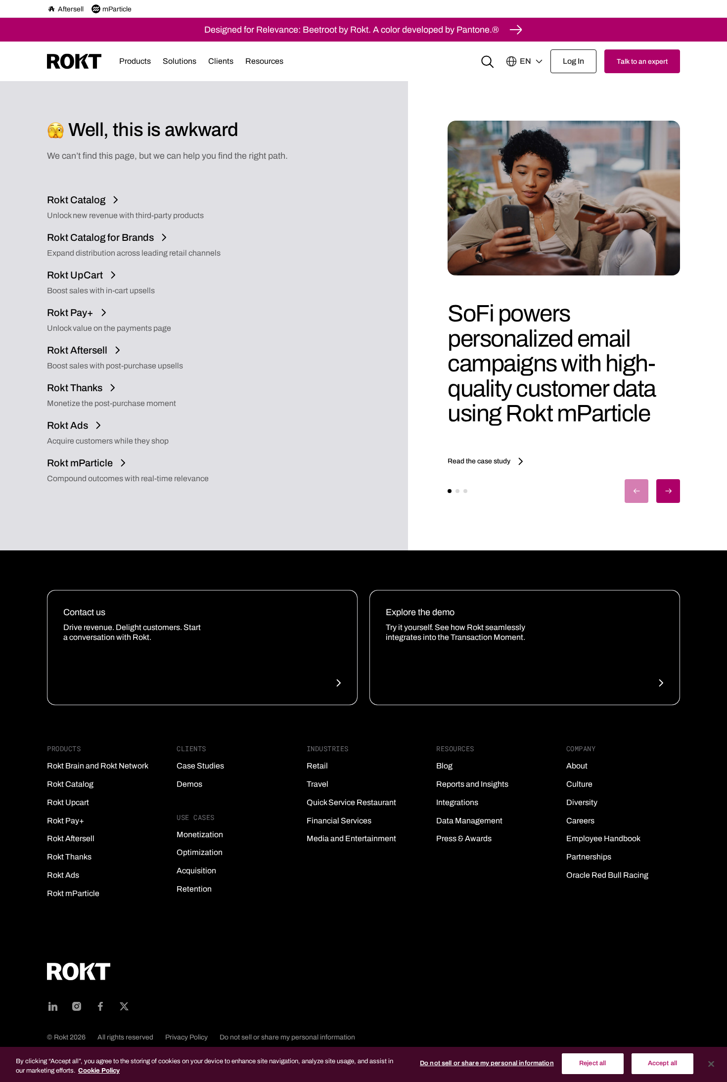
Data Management (469, 820)
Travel (317, 784)
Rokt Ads (63, 875)
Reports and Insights (472, 784)
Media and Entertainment (351, 838)
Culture (579, 784)
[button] (135, 61)
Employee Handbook (603, 838)
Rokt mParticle (73, 893)
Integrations (457, 802)
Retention (194, 889)
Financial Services (339, 820)
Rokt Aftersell (70, 838)
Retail (317, 766)
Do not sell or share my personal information (287, 1037)
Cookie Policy (99, 1071)
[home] (74, 61)
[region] (363, 1064)
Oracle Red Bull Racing (607, 875)
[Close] (711, 1064)
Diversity (581, 802)
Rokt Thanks (69, 857)
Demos (189, 784)
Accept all (662, 1063)
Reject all (592, 1063)
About (577, 766)
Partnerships (588, 857)
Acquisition (196, 870)
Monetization (200, 834)
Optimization (200, 852)
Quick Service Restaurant (351, 802)
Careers (580, 820)
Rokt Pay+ (65, 820)
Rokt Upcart (68, 802)
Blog (444, 766)
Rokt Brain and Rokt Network (97, 766)
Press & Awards (464, 838)
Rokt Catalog (70, 784)
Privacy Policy (186, 1037)
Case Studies (200, 766)
